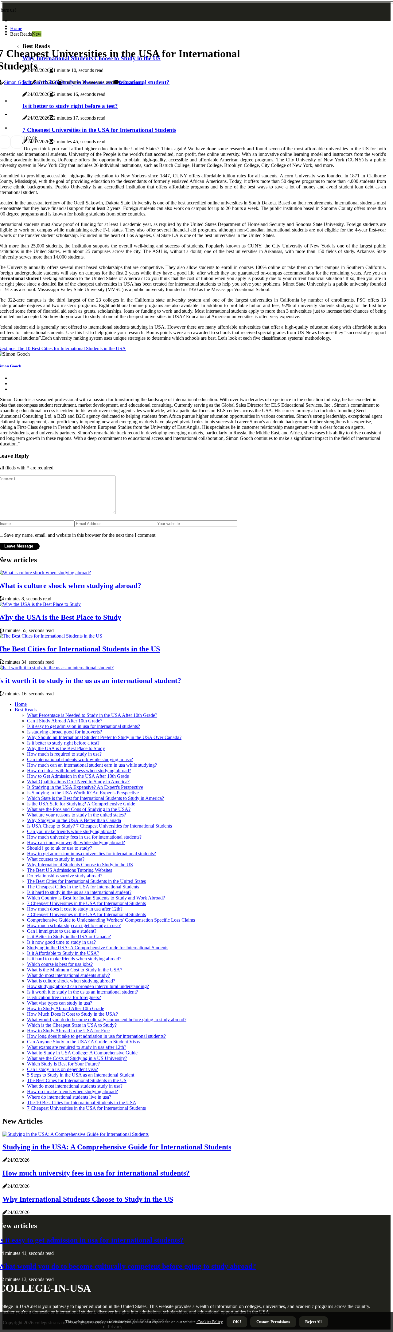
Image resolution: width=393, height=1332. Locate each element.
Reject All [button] (313, 1321)
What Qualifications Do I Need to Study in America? (78, 781)
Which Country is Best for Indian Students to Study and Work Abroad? (96, 897)
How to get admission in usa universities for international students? (91, 853)
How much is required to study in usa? (64, 754)
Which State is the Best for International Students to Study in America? (95, 798)
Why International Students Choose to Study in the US (80, 864)
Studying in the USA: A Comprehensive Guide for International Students (97, 947)
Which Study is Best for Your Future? (63, 1063)
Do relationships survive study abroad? (64, 875)
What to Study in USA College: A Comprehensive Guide (82, 1052)
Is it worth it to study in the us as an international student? (82, 991)
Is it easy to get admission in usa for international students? (83, 726)
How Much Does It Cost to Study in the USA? (72, 1014)
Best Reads (26, 709)
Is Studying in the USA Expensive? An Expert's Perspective (85, 787)
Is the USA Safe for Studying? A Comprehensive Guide (81, 803)
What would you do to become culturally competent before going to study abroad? (106, 1019)
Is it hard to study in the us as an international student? (79, 892)
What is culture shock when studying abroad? (71, 980)
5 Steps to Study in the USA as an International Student (80, 1074)
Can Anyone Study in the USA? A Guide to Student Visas (83, 1041)
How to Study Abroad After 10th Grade (65, 1008)
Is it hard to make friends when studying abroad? (74, 958)
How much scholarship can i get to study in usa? (74, 925)
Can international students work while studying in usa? (80, 759)
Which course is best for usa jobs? (60, 964)
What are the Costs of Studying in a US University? (77, 1058)
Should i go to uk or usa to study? (59, 848)
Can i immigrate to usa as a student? (61, 931)
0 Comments (131, 82)
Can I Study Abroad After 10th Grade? (64, 720)
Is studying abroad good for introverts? (64, 731)
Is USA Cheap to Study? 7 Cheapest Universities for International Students (99, 825)
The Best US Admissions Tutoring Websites (69, 870)
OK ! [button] (237, 1321)
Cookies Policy (209, 1321)
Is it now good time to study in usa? (61, 942)
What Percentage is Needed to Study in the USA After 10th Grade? (92, 715)
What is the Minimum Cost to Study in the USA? (74, 969)
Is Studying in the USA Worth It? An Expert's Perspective (83, 792)
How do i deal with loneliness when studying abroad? (79, 770)
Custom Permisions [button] (273, 1321)
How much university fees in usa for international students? (84, 837)
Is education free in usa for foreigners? (64, 997)
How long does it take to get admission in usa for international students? (96, 1036)
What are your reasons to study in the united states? (76, 814)
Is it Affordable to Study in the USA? (63, 953)
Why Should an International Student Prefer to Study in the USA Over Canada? (104, 737)
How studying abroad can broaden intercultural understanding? (88, 986)
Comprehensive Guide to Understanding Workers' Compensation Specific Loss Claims (111, 920)
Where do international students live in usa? (69, 1097)
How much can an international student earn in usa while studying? (92, 765)
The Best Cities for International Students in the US (76, 1080)
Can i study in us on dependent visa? (62, 1069)
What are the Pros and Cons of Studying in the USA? (78, 809)
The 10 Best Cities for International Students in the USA (81, 1102)
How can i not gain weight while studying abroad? (76, 842)
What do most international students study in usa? (75, 1086)
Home (16, 28)
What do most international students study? (68, 975)
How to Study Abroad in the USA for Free (68, 1030)
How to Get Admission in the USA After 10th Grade (78, 776)
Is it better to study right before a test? (63, 742)
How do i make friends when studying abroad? (72, 1091)
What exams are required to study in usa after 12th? (76, 1047)
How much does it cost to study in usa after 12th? (75, 908)
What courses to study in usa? (55, 859)
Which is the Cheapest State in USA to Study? (72, 1025)
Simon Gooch (17, 82)
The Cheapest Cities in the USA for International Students (83, 886)
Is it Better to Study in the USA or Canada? (69, 936)
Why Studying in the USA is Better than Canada (74, 820)
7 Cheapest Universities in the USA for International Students (86, 903)
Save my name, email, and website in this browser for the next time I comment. (80, 535)
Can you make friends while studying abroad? (71, 831)
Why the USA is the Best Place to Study (66, 748)
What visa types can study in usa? (59, 1003)
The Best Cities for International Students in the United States (86, 881)
